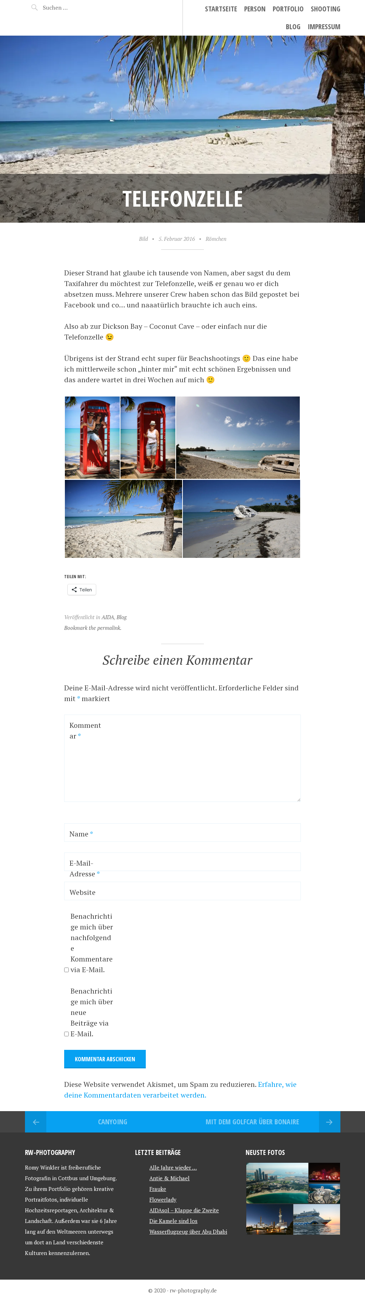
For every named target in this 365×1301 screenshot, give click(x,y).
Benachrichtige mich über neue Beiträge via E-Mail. (92, 1012)
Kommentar (85, 730)
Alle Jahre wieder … (173, 1167)
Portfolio (288, 9)
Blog (293, 26)
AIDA (108, 617)
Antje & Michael (169, 1178)
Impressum (324, 26)
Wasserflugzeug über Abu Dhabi (188, 1231)
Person (255, 9)
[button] (92, 438)
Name (81, 834)
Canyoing (112, 1121)
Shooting (325, 9)
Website (83, 892)
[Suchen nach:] (67, 7)
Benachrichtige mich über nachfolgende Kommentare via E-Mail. (92, 942)
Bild (143, 238)
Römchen (216, 238)
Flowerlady (162, 1199)
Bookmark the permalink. (93, 627)
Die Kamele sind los (173, 1220)
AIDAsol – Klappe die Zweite (184, 1210)
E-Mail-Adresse (85, 868)
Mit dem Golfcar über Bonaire (252, 1121)
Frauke (157, 1188)
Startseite (221, 9)
